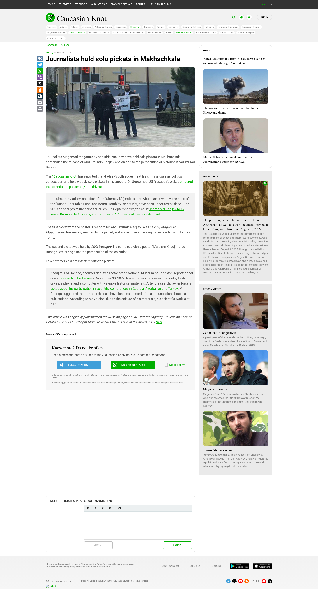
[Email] (40, 102)
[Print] (40, 109)
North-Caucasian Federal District (128, 32)
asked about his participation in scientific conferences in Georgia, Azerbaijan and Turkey (114, 288)
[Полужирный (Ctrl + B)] (88, 508)
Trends (80, 4)
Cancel (177, 545)
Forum (140, 4)
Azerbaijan (121, 27)
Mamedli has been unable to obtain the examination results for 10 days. (229, 159)
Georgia (160, 27)
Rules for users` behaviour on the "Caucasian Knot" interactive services (114, 581)
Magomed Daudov (215, 389)
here (159, 322)
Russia (169, 32)
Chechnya (134, 27)
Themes (64, 4)
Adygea (74, 27)
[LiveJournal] (40, 96)
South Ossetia (227, 32)
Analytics (98, 4)
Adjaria (63, 27)
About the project (170, 566)
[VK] (40, 59)
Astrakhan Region (103, 27)
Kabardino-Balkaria (191, 27)
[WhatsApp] (40, 71)
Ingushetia (173, 27)
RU (263, 4)
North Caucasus (77, 32)
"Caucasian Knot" (64, 176)
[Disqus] (120, 447)
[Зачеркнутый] (110, 508)
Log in (264, 17)
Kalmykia (209, 27)
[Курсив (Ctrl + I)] (95, 508)
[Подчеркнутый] (102, 508)
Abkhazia (51, 27)
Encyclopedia (120, 4)
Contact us (195, 566)
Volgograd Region (55, 38)
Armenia (86, 27)
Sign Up (98, 544)
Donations (216, 566)
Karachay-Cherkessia (228, 27)
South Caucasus (184, 32)
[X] (40, 84)
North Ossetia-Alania (99, 32)
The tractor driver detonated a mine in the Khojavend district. (231, 110)
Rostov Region (155, 32)
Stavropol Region (246, 32)
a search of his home (75, 278)
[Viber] (40, 77)
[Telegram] (40, 65)
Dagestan (148, 27)
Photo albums (161, 4)
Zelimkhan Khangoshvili (219, 332)
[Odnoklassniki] (40, 90)
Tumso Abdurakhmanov (219, 450)
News (49, 4)
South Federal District (206, 32)
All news (65, 45)
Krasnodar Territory (251, 27)
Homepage (51, 45)
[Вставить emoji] (119, 508)
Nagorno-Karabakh (56, 32)
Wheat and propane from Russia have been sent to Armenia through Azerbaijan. (234, 60)
